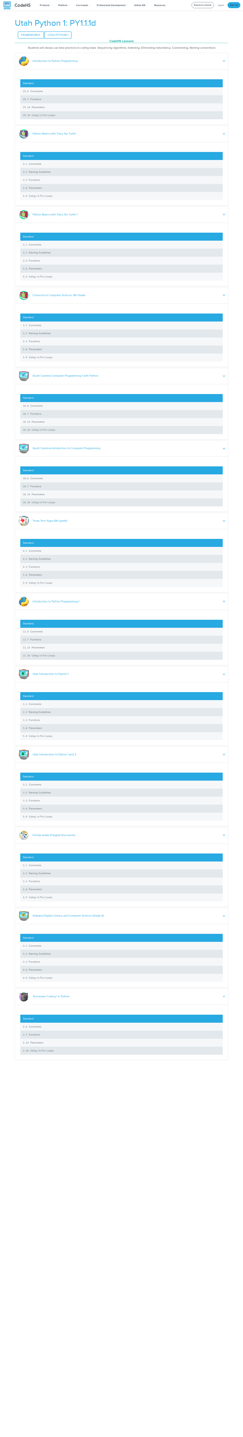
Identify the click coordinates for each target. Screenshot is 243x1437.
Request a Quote (203, 5)
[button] (46, 5)
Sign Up (234, 5)
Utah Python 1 (58, 35)
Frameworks (31, 35)
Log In (221, 5)
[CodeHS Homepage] (18, 5)
